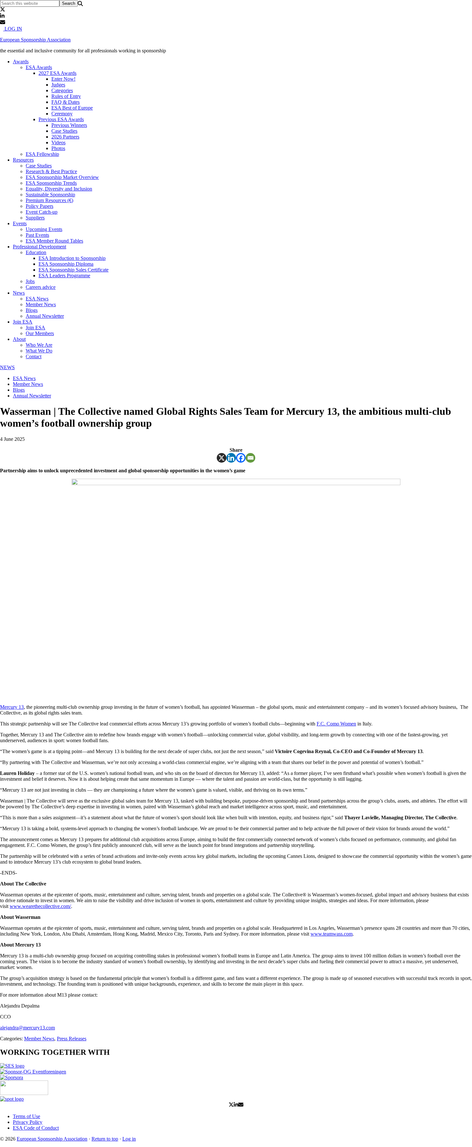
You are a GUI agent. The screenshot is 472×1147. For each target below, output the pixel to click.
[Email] (250, 458)
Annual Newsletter (32, 395)
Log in (129, 1139)
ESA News (24, 378)
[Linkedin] (231, 458)
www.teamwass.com (331, 934)
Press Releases (71, 1038)
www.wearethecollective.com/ (40, 906)
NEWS (7, 367)
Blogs (19, 390)
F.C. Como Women (336, 723)
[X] (221, 458)
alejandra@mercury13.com (27, 1027)
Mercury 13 (12, 707)
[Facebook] (241, 458)
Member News (28, 384)
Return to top (105, 1139)
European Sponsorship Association (35, 39)
